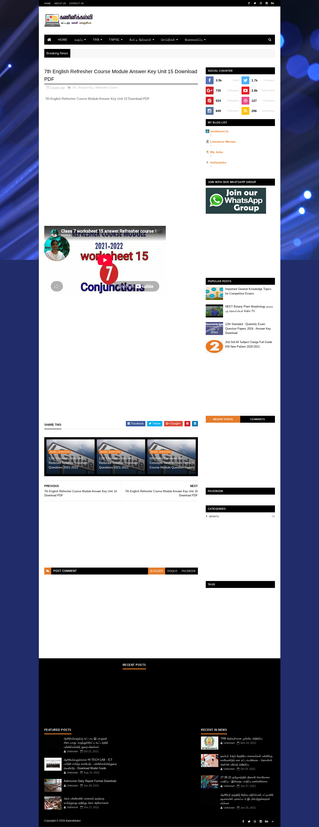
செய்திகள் (168, 39)
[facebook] (249, 3)
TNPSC (114, 39)
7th (74, 87)
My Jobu (216, 152)
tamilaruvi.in (219, 131)
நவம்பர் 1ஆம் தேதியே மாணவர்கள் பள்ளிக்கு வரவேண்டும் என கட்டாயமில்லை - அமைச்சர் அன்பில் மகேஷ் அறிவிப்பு (246, 760)
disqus (172, 571)
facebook (189, 571)
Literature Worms (223, 141)
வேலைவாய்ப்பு (194, 39)
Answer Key (85, 87)
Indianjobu (218, 162)
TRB (96, 39)
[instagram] (266, 3)
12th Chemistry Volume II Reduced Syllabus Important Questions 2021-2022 (68, 462)
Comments (257, 419)
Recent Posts (223, 419)
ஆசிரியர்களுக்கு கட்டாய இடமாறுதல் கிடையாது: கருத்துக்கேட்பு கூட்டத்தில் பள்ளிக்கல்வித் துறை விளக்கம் (86, 743)
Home (47, 3)
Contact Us (76, 3)
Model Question (60, 452)
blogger (156, 571)
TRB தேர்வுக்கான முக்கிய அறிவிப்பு (241, 738)
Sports (214, 516)
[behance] (272, 3)
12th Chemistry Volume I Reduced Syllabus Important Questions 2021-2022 (118, 462)
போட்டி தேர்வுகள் (140, 39)
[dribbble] (260, 3)
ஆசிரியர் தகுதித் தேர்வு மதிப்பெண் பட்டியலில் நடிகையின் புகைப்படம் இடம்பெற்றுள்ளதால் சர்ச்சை (247, 799)
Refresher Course (106, 87)
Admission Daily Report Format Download (90, 781)
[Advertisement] (196, 26)
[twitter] (255, 3)
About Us (60, 3)
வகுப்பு (79, 39)
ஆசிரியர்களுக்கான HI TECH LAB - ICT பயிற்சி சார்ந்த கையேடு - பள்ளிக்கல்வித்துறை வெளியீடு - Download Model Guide (90, 764)
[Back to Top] (272, 821)
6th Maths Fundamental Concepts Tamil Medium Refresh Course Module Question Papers (172, 462)
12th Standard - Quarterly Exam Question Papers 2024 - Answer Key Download (248, 328)
